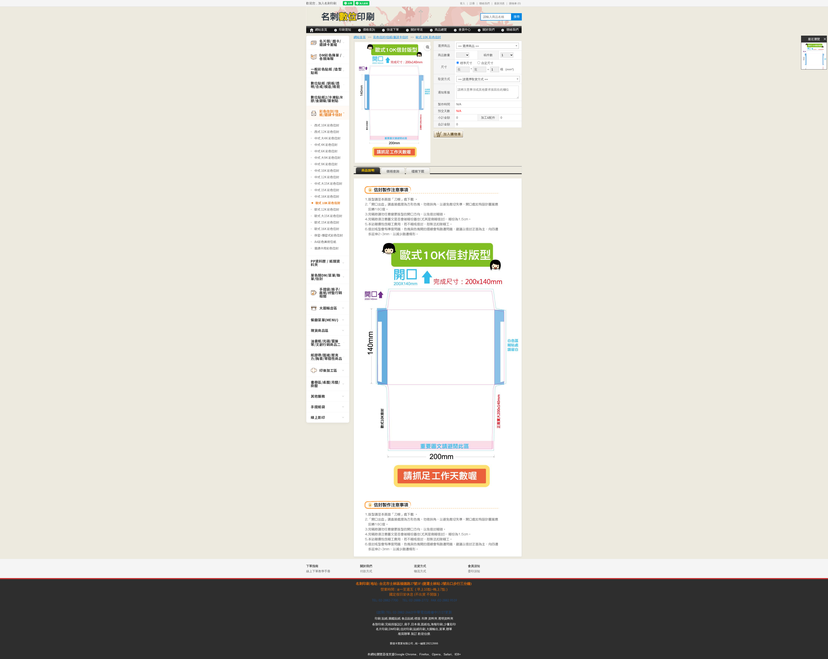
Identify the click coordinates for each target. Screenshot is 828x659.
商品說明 (367, 170)
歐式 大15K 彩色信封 (328, 216)
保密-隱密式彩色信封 (328, 235)
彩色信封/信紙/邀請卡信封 (390, 37)
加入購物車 (448, 134)
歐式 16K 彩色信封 (326, 229)
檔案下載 (417, 171)
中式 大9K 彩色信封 (327, 157)
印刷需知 (345, 29)
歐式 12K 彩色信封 (326, 209)
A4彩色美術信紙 (325, 242)
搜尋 (517, 16)
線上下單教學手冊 (318, 571)
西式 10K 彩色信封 (326, 125)
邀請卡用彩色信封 (326, 248)
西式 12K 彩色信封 (326, 131)
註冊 (472, 3)
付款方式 (366, 571)
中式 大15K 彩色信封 (328, 183)
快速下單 (393, 29)
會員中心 (465, 29)
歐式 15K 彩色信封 (326, 222)
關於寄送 (417, 29)
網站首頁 (321, 29)
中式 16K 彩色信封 (326, 196)
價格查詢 (369, 29)
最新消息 (499, 3)
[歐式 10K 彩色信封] (814, 56)
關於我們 (489, 29)
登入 (462, 3)
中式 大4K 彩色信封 (327, 138)
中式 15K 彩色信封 (326, 190)
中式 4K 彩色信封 (325, 144)
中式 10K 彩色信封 (326, 170)
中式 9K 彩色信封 (325, 164)
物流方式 (420, 571)
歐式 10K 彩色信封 (327, 203)
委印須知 (474, 571)
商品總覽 (441, 29)
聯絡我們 (484, 3)
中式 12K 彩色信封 (326, 177)
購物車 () (515, 3)
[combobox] (487, 46)
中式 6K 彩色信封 (325, 151)
